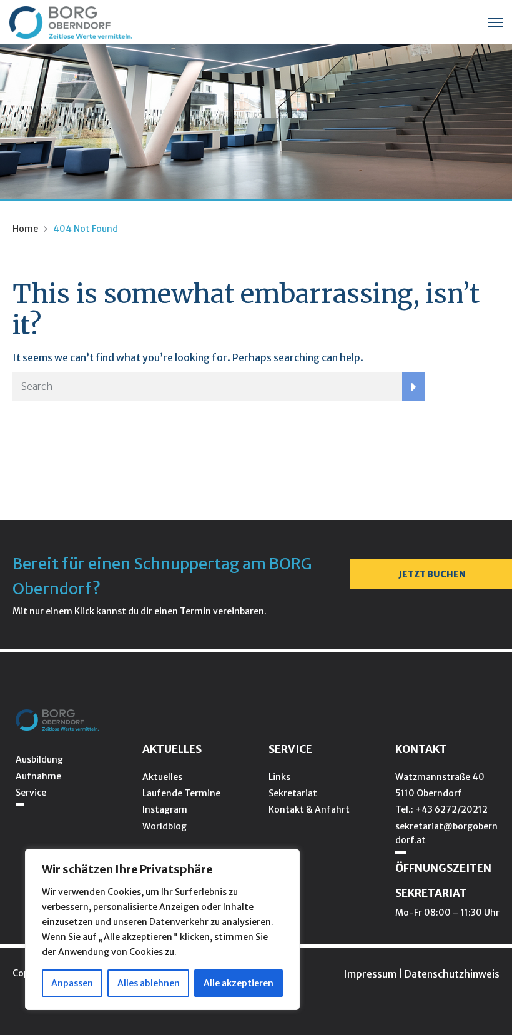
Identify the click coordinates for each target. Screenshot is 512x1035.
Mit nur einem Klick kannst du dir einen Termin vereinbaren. (139, 611)
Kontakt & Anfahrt (309, 809)
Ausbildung (39, 759)
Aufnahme (38, 776)
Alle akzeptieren (238, 983)
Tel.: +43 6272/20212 (441, 809)
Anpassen (72, 983)
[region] (162, 929)
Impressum (369, 974)
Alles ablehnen (148, 983)
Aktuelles (162, 776)
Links (279, 776)
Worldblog (164, 826)
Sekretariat (292, 793)
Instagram (164, 809)
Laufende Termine (181, 793)
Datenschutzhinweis (452, 974)
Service (31, 792)
